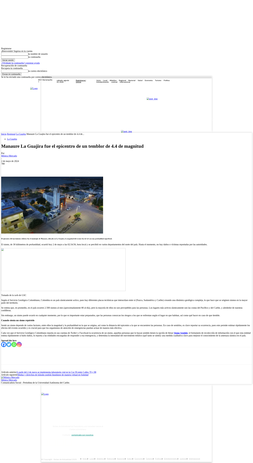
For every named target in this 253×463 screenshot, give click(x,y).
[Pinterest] (27, 168)
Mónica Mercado (9, 156)
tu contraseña (34, 57)
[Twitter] (206, 81)
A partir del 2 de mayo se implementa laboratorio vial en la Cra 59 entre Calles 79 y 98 (56, 372)
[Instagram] (203, 81)
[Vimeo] (210, 81)
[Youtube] (213, 81)
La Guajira (21, 134)
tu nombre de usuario (38, 54)
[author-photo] (10, 377)
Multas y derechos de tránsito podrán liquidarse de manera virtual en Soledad (53, 375)
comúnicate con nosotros (82, 435)
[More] (48, 168)
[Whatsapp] (14, 344)
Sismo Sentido (181, 333)
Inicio (3, 134)
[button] (211, 120)
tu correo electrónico (37, 71)
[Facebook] (199, 81)
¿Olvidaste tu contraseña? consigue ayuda (20, 63)
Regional (11, 134)
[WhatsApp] (37, 168)
